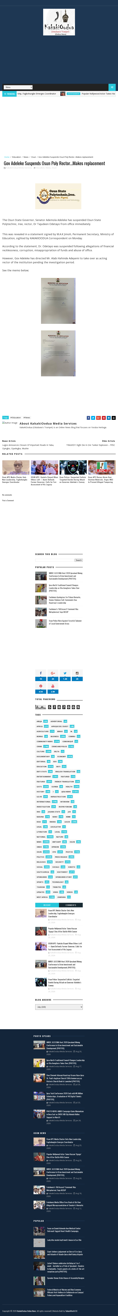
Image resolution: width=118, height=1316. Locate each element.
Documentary (43, 756)
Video (55, 892)
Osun (33, 157)
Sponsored (42, 877)
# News (27, 417)
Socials (55, 867)
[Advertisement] (59, 61)
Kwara (53, 822)
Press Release (61, 857)
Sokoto (71, 867)
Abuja (39, 721)
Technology (57, 882)
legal (39, 827)
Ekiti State (42, 771)
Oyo (54, 852)
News (26, 157)
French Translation (64, 782)
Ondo (39, 847)
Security (59, 862)
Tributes (57, 887)
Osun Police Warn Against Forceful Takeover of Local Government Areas (65, 622)
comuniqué (67, 741)
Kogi (39, 822)
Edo (55, 761)
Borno (40, 736)
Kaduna (40, 817)
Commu (71, 736)
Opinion (55, 847)
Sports (40, 882)
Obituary (56, 842)
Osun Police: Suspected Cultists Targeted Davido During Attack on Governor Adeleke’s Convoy (73, 479)
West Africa (42, 897)
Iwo (38, 812)
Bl (71, 731)
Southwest (62, 872)
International (44, 802)
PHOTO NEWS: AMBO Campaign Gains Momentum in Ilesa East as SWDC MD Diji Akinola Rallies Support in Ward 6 (65, 1114)
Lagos (67, 822)
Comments (71, 905)
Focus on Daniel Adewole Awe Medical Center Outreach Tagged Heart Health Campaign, (64, 1230)
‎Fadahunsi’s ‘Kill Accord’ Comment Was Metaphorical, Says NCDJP (63, 610)
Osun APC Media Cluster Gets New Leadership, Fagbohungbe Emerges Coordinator (14, 479)
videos (70, 892)
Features (41, 782)
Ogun (72, 842)
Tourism (41, 887)
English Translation (65, 771)
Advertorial (56, 721)
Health (69, 787)
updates (40, 892)
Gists (39, 787)
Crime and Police (59, 746)
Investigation (43, 807)
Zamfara (61, 897)
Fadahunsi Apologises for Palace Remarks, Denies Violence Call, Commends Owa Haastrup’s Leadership (65, 600)
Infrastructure (58, 797)
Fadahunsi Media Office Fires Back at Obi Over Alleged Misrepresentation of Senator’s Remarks (64, 1204)
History (40, 792)
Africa (40, 726)
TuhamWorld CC (71, 1310)
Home (6, 157)
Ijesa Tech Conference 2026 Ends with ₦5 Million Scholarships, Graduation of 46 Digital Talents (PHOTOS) (64, 1096)
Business (55, 736)
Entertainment (56, 94)
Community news (45, 741)
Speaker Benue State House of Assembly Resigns (65, 1277)
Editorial (41, 761)
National (41, 837)
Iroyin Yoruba (65, 807)
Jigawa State (54, 812)
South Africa (43, 872)
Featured (65, 777)
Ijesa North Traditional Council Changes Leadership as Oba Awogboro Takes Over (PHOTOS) (64, 588)
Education (16, 157)
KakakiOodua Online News (26, 1310)
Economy (61, 756)
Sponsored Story (64, 877)
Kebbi (68, 817)
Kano (55, 817)
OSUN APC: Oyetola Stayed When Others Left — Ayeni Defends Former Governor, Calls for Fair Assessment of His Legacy (44, 481)
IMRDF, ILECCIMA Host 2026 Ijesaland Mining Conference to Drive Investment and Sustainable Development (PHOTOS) (65, 575)
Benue (60, 731)
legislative (56, 827)
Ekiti (58, 766)
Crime (39, 746)
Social (40, 867)
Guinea (55, 787)
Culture (40, 751)
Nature (59, 837)
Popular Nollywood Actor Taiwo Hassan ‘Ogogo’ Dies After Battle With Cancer (62, 930)
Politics (40, 857)
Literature (42, 832)
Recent (47, 905)
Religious (41, 862)
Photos (69, 852)
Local (57, 832)
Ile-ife (39, 797)
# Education (16, 417)
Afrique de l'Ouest (59, 726)
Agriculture (42, 731)
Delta (56, 751)
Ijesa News (66, 792)
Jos (69, 812)
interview (64, 802)
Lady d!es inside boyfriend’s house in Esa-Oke (64, 1239)
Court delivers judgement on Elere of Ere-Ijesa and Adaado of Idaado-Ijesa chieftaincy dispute (65, 1253)
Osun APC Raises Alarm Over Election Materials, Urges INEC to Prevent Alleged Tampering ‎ (100, 479)
